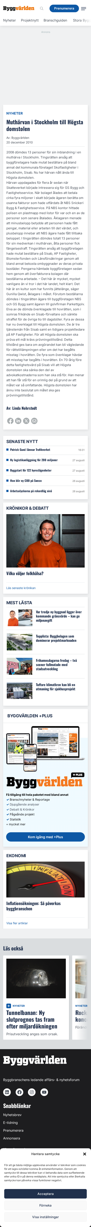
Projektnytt (30, 20)
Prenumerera (13, 1130)
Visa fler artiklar (17, 923)
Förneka (45, 1205)
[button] (85, 1154)
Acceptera (45, 1194)
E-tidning (10, 1122)
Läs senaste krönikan (21, 588)
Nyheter (9, 20)
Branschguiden (55, 20)
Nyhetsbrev (12, 1115)
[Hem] (20, 8)
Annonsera (11, 1138)
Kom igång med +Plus (45, 837)
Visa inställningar (45, 1217)
